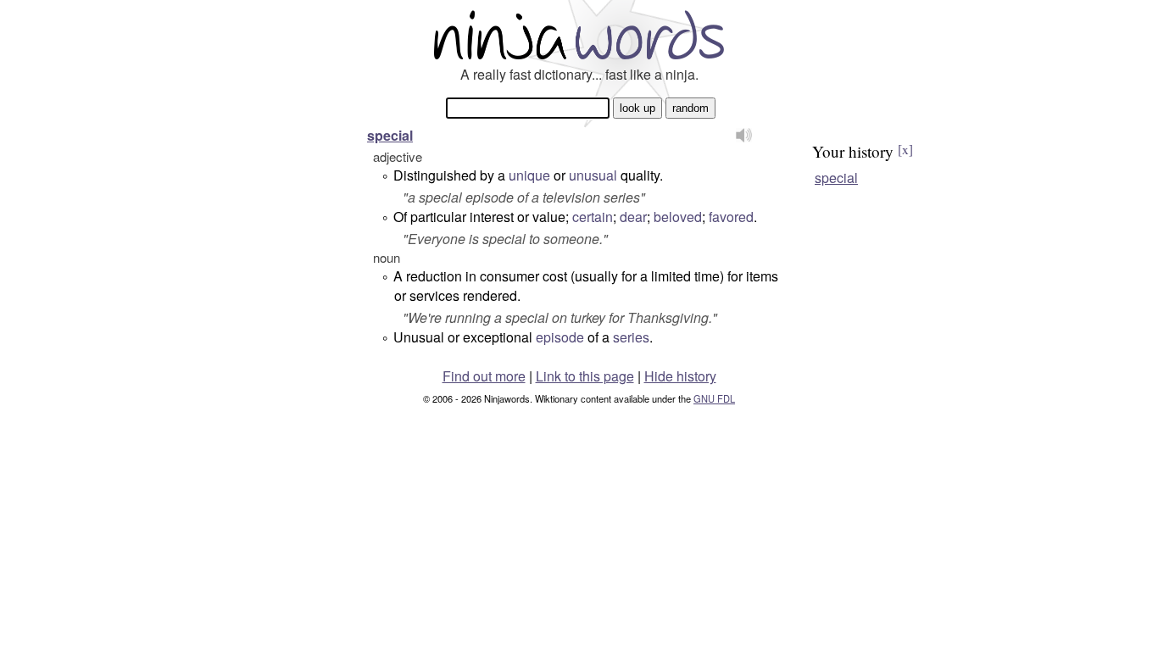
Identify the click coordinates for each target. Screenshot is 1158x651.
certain (592, 216)
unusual (593, 175)
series (631, 337)
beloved (678, 216)
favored (731, 216)
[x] (905, 149)
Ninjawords (579, 34)
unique (529, 175)
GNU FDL (714, 398)
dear (633, 216)
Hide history (680, 376)
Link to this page (585, 376)
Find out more (484, 376)
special (390, 135)
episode (560, 337)
